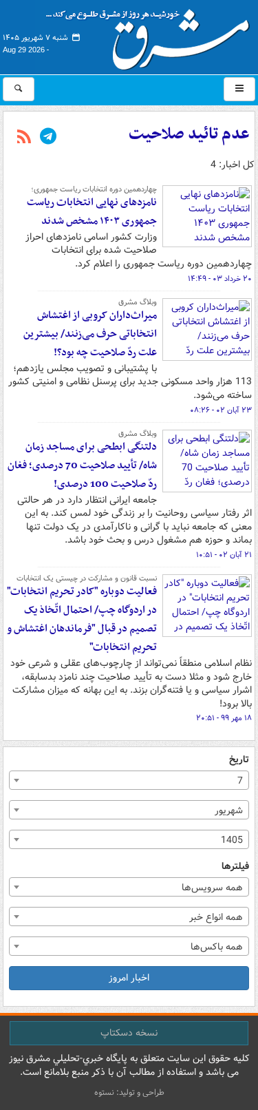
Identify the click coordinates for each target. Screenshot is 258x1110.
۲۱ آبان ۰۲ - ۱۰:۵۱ (224, 555)
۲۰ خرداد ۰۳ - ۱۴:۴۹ (220, 279)
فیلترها (235, 866)
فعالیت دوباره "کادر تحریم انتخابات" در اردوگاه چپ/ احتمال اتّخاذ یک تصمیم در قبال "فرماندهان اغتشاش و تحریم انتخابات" (82, 619)
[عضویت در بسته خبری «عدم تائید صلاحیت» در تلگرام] (48, 137)
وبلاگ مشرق (137, 302)
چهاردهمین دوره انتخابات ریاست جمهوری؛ (94, 189)
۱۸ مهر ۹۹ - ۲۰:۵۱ (224, 718)
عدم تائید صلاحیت (189, 134)
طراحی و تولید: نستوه (129, 1092)
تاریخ (239, 760)
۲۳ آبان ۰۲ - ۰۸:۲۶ (221, 410)
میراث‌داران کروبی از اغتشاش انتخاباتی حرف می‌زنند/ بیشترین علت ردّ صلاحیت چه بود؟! (90, 334)
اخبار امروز (129, 977)
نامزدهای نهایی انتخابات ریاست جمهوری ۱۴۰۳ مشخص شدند (92, 211)
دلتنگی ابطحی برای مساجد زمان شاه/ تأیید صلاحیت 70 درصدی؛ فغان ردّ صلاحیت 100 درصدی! (82, 465)
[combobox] (129, 780)
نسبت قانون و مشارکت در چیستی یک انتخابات (87, 578)
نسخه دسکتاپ (129, 1032)
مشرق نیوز (152, 34)
